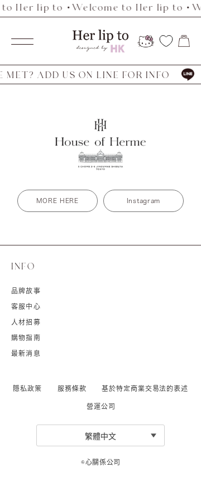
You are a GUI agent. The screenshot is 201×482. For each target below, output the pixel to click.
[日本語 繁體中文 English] (100, 435)
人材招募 (26, 322)
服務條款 (72, 388)
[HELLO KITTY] (145, 41)
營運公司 (101, 406)
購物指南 (26, 337)
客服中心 (26, 306)
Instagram (143, 200)
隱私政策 (27, 388)
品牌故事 (26, 290)
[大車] (184, 41)
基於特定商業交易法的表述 (145, 388)
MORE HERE (57, 200)
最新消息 (26, 353)
